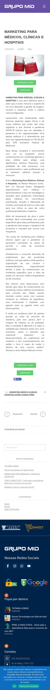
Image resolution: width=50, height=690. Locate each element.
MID (21, 49)
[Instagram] (15, 566)
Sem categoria (11, 509)
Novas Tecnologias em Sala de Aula (18, 470)
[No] (47, 678)
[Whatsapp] (22, 566)
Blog (30, 49)
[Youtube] (29, 566)
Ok (14, 686)
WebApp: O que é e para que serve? (19, 487)
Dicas (7, 507)
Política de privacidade (28, 686)
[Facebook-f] (7, 566)
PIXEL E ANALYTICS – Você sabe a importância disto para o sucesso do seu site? (25, 628)
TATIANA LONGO (11, 466)
